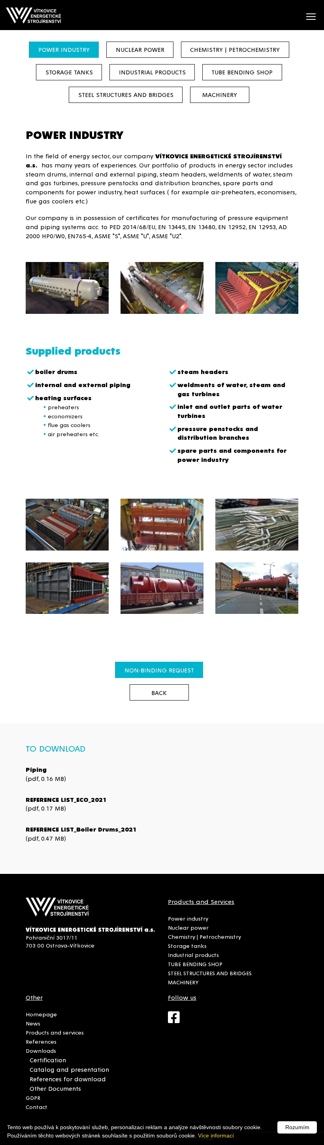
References (41, 1041)
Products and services (55, 1032)
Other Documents (55, 1088)
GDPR (33, 1097)
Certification (48, 1059)
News (33, 1023)
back (159, 692)
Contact (36, 1106)
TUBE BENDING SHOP (242, 72)
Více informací (216, 1135)
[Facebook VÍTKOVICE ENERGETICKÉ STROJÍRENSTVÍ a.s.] (178, 1020)
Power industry (64, 49)
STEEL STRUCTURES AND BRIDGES (125, 94)
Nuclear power (140, 49)
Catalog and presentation (69, 1069)
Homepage (41, 1014)
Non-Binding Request (159, 670)
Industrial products (152, 72)
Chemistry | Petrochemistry (235, 49)
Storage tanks (69, 72)
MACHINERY (219, 94)
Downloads (41, 1050)
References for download (68, 1078)
